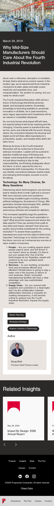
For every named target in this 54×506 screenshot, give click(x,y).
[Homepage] (3, 502)
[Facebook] (27, 476)
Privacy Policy (27, 488)
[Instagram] (34, 476)
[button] (4, 444)
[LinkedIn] (20, 476)
